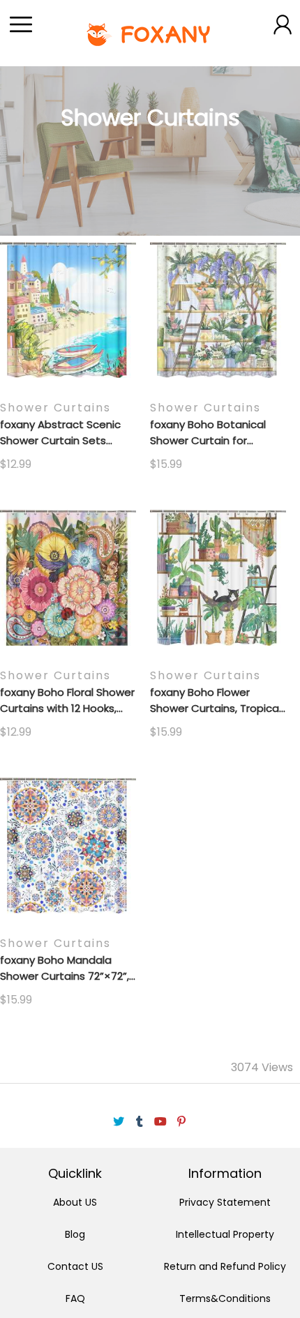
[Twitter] (119, 1121)
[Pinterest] (181, 1121)
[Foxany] (150, 33)
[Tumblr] (139, 1121)
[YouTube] (160, 1121)
